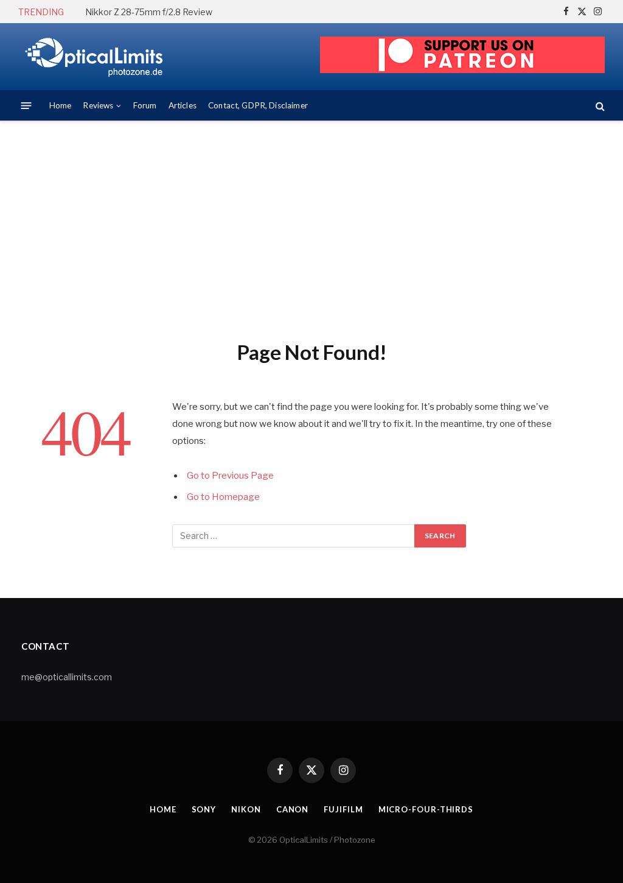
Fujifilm (343, 809)
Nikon (246, 809)
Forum (145, 105)
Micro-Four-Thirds (425, 809)
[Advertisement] (311, 228)
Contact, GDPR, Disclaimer (258, 105)
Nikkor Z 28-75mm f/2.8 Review (148, 12)
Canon (292, 809)
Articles (183, 105)
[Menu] (26, 105)
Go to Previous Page (230, 475)
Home (60, 105)
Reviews (98, 105)
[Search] (599, 105)
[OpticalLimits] (94, 57)
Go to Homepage (223, 496)
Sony (204, 809)
